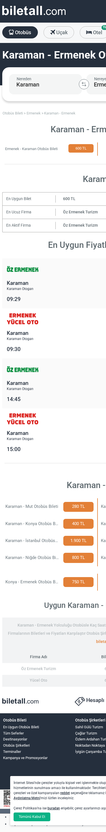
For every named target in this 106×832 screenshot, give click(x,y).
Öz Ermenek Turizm (80, 212)
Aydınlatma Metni (27, 798)
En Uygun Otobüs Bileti (21, 727)
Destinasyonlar (15, 739)
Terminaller (12, 751)
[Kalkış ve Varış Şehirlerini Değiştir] (84, 84)
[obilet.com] (34, 15)
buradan (53, 808)
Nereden (24, 79)
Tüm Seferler (13, 733)
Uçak (61, 32)
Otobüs (22, 32)
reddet (65, 793)
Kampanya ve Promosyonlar (25, 758)
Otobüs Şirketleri (16, 745)
